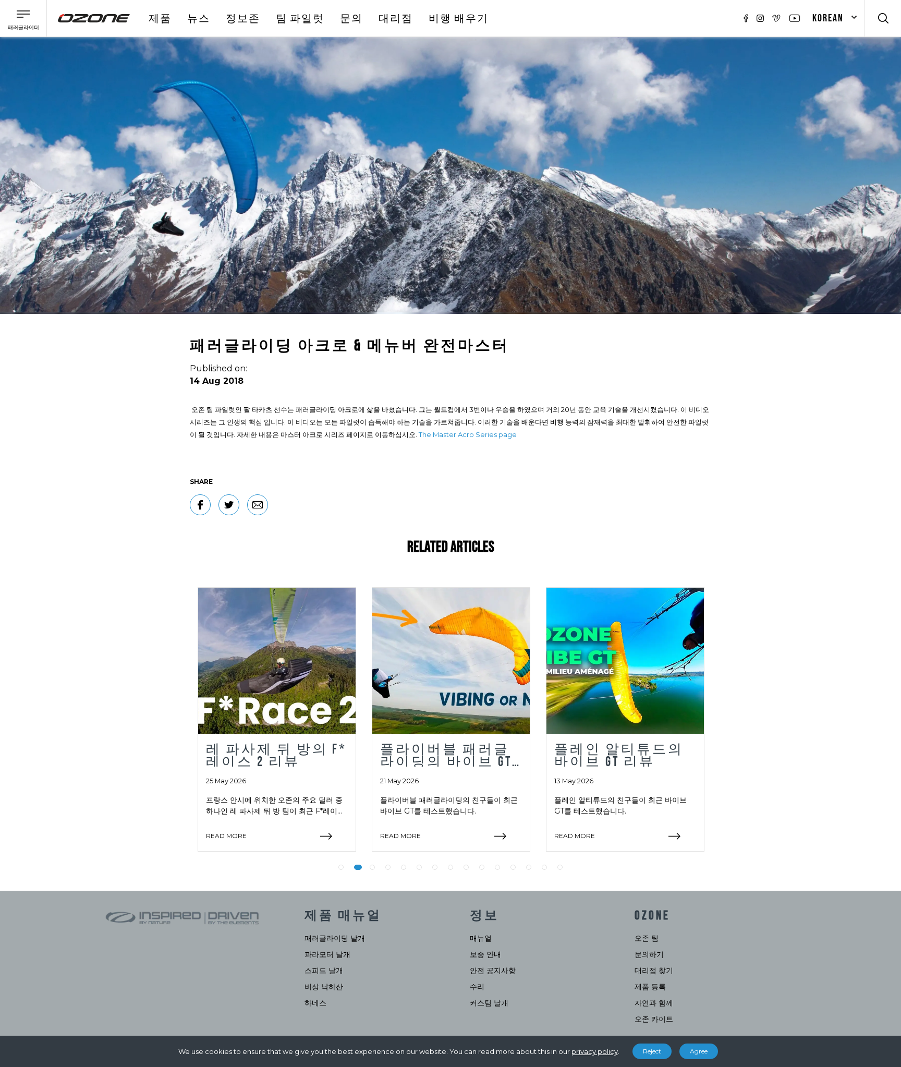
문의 (351, 19)
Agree (699, 1051)
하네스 (315, 1003)
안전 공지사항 (493, 970)
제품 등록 (650, 986)
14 (544, 867)
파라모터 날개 (327, 954)
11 (497, 867)
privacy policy (594, 1051)
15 (560, 867)
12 (513, 867)
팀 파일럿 (300, 19)
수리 (477, 986)
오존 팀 (647, 938)
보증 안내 (485, 954)
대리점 (396, 19)
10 (481, 867)
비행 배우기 (459, 19)
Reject (652, 1051)
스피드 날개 (324, 970)
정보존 (243, 19)
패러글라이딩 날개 (335, 938)
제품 (160, 19)
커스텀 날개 (489, 1003)
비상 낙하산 (324, 986)
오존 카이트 (654, 1019)
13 (528, 867)
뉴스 (198, 19)
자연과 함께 (654, 1003)
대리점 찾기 (654, 970)
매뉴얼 (481, 938)
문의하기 (649, 954)
